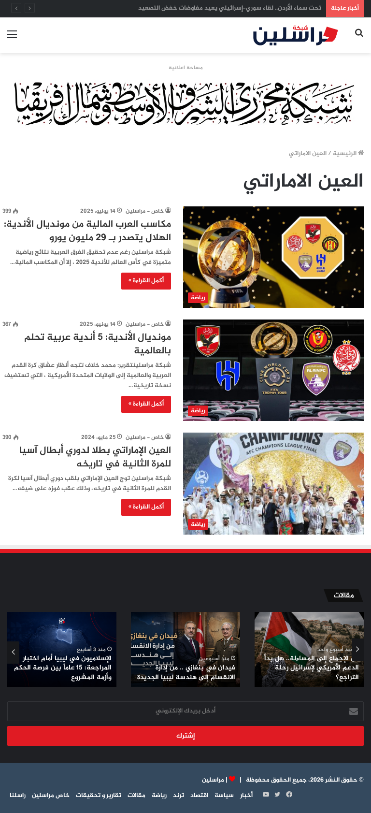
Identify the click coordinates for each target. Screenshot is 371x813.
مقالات (136, 795)
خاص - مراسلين (145, 211)
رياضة (159, 795)
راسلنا (18, 795)
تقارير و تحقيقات (98, 795)
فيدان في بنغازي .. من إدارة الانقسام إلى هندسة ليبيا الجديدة (186, 672)
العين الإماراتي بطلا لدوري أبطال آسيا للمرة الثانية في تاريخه (95, 457)
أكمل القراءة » (146, 281)
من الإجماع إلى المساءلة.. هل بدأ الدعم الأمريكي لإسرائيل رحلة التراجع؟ (311, 668)
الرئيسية (345, 153)
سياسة (224, 795)
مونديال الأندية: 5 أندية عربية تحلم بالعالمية (97, 344)
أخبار (246, 795)
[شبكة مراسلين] (296, 35)
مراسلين (213, 780)
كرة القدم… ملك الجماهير (288, 8)
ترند (178, 795)
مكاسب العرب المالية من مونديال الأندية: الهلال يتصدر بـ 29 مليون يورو (87, 231)
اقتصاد (199, 795)
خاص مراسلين (51, 795)
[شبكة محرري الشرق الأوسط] (185, 105)
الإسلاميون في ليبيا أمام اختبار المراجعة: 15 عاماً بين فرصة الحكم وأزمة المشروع (63, 668)
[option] (309, 649)
